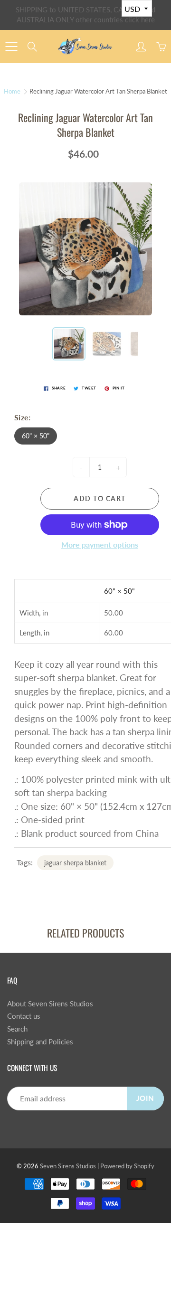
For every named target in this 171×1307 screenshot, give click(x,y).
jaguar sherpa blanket (75, 863)
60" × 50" (35, 436)
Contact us (23, 1016)
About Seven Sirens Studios (50, 1004)
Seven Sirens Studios (68, 1166)
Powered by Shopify (127, 1166)
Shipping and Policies (40, 1042)
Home (12, 91)
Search (17, 1029)
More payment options (99, 544)
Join (145, 1098)
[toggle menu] (11, 46)
